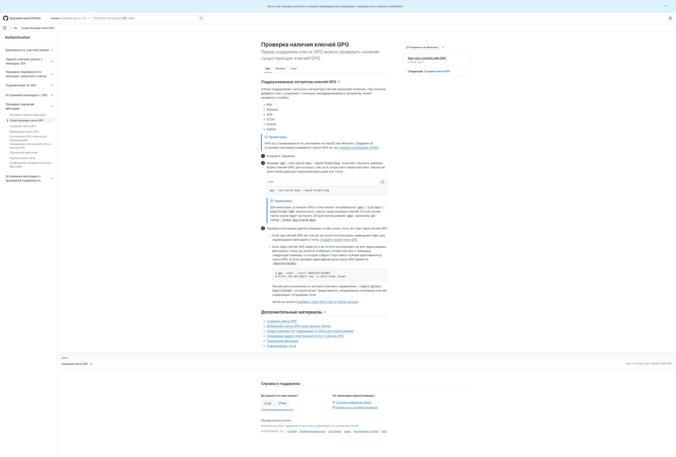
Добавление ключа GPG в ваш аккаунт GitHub (299, 326)
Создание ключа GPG (437, 71)
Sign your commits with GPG (427, 58)
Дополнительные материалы (291, 312)
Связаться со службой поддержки (357, 407)
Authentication (17, 37)
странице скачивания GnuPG (358, 147)
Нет (284, 403)
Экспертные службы (366, 431)
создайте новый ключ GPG (338, 239)
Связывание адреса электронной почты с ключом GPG (305, 336)
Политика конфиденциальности (277, 409)
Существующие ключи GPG (37, 27)
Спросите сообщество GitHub (353, 402)
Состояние (334, 431)
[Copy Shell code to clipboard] (382, 181)
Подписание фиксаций (282, 341)
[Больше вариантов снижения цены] (443, 47)
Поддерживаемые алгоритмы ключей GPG (298, 82)
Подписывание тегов (281, 346)
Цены (347, 431)
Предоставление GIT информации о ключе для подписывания (310, 331)
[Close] (666, 6)
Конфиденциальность (313, 431)
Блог (384, 431)
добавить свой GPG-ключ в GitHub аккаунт (328, 301)
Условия (292, 431)
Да (269, 403)
